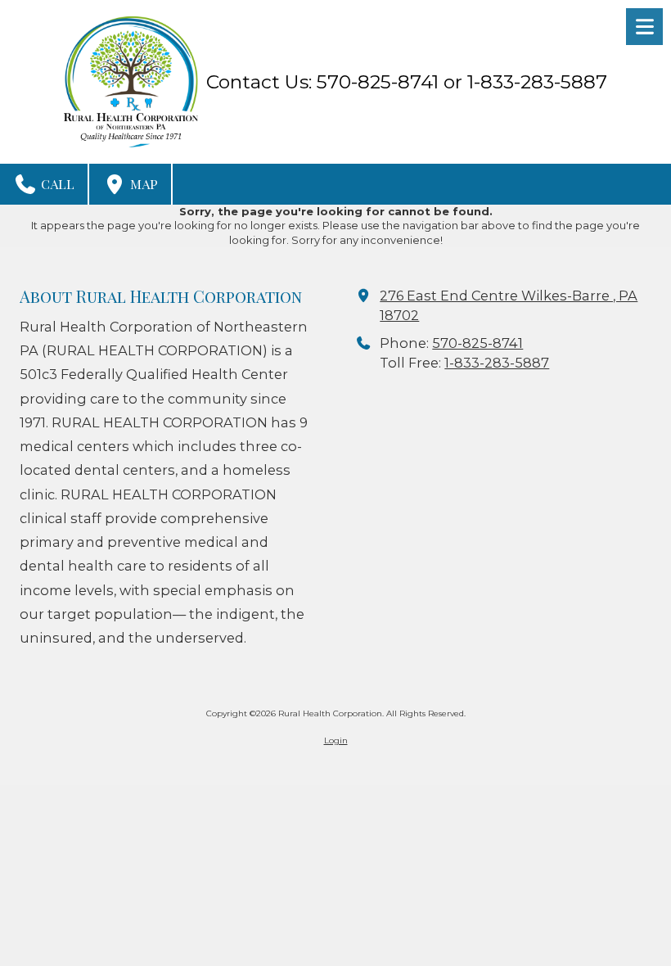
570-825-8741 (477, 343)
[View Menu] (644, 26)
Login (336, 740)
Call (56, 183)
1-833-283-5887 (496, 362)
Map (142, 183)
